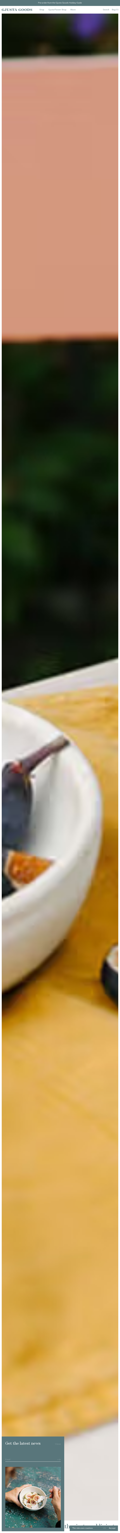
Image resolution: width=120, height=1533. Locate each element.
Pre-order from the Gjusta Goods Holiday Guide (60, 3)
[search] (106, 10)
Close (58, 1444)
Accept (112, 1528)
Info (104, 1528)
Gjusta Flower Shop (57, 10)
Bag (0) (115, 10)
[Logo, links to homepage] (17, 9)
